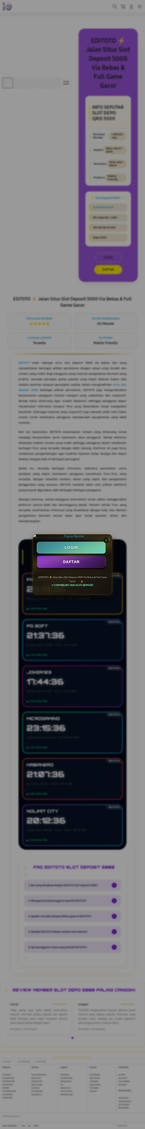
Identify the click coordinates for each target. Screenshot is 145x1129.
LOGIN (71, 548)
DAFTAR (71, 562)
